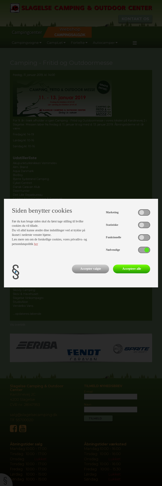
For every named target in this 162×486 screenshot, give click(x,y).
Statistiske (112, 224)
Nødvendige (113, 249)
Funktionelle (113, 237)
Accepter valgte (90, 268)
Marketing (112, 212)
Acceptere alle (131, 268)
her (36, 244)
